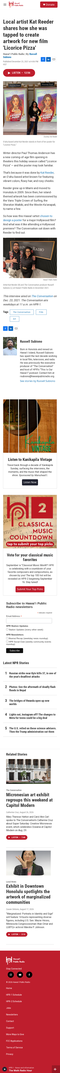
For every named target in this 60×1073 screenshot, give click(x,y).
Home (9, 988)
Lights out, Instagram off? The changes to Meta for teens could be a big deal (32, 716)
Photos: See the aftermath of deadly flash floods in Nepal (32, 688)
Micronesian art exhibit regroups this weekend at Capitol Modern (29, 800)
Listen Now (30, 482)
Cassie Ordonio (12, 909)
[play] (5, 1069)
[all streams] (56, 1069)
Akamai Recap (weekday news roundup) (28, 638)
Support (10, 1028)
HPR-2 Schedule (14, 1001)
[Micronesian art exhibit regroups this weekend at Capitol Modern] (28, 771)
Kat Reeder (47, 172)
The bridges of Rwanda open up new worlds (29, 702)
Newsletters (12, 1014)
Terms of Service (14, 1047)
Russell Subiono (31, 341)
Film (41, 312)
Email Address (14, 616)
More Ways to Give (15, 1034)
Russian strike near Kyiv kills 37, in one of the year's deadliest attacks (32, 675)
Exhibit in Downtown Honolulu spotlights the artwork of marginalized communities (28, 894)
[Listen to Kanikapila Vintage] (30, 426)
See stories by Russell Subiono (37, 381)
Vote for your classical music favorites (30, 557)
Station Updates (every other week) (25, 629)
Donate (50, 4)
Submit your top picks (30, 589)
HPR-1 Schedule (14, 995)
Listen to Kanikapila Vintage (30, 459)
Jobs (8, 1008)
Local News (11, 882)
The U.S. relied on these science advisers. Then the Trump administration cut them (32, 730)
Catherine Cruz (12, 812)
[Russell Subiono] (10, 346)
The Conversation (42, 296)
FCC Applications (14, 1041)
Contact (10, 1021)
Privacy (9, 1054)
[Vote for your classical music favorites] (30, 521)
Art (14, 319)
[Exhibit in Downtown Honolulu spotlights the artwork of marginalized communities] (28, 863)
